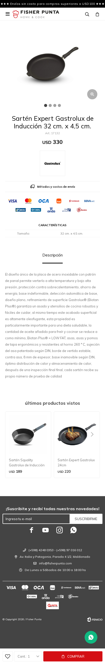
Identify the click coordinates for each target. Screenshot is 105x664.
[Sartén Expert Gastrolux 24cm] (77, 434)
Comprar (75, 656)
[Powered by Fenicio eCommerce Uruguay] (94, 619)
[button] (93, 444)
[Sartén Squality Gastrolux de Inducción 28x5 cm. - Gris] (28, 434)
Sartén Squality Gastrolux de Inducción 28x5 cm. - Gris (27, 463)
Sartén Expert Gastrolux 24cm (76, 462)
